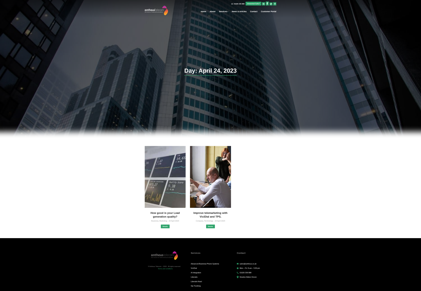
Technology (208, 221)
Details (165, 226)
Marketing (163, 221)
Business (155, 221)
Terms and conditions (165, 269)
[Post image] (165, 177)
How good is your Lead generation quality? (165, 214)
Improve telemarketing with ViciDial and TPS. (210, 214)
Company (199, 221)
